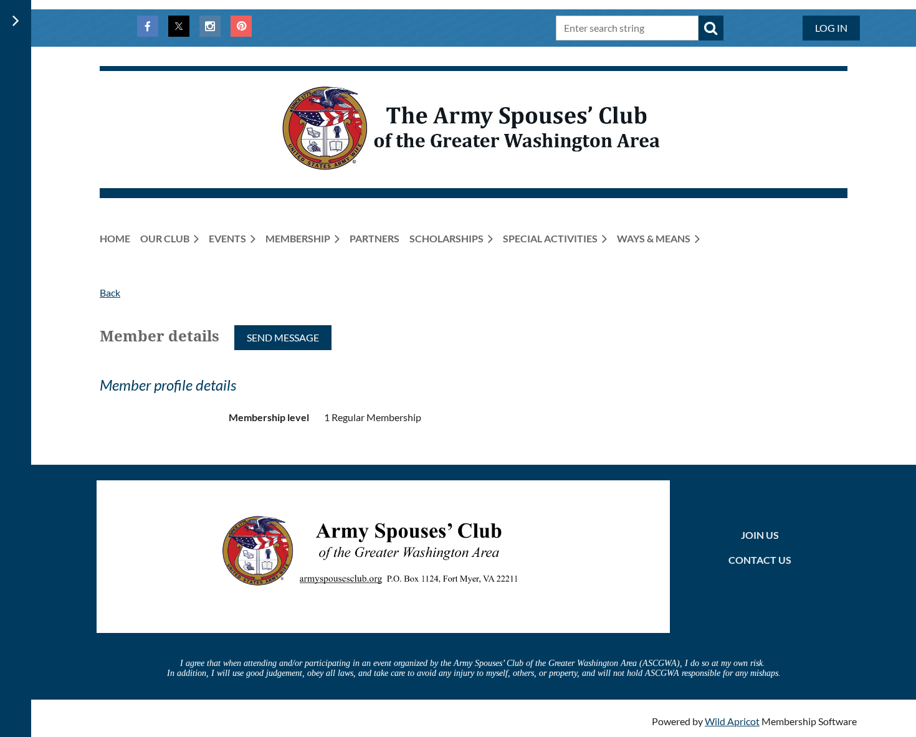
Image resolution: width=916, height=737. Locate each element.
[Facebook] (147, 26)
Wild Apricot (732, 721)
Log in (831, 28)
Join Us (760, 535)
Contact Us (759, 560)
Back (110, 292)
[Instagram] (210, 26)
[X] (178, 26)
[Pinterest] (241, 26)
